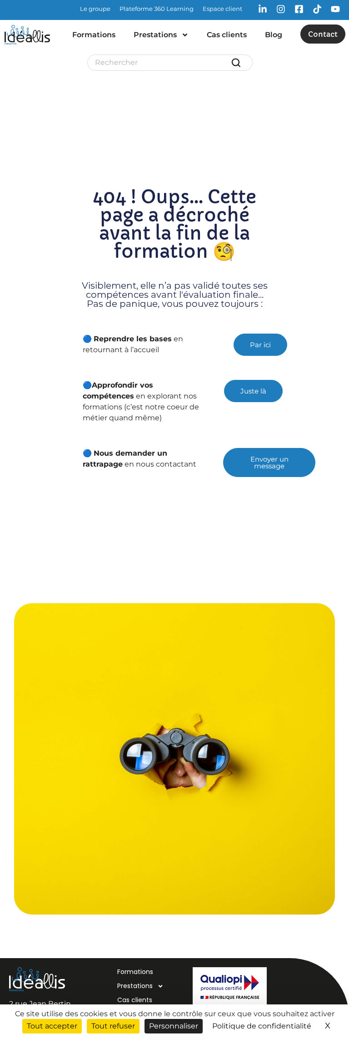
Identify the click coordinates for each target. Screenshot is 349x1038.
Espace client (222, 8)
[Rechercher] (237, 62)
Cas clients (227, 34)
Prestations (155, 34)
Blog (273, 34)
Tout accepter (52, 1026)
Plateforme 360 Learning (157, 8)
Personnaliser (173, 1026)
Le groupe (95, 8)
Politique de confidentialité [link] (261, 1026)
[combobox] (162, 62)
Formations (93, 34)
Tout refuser (113, 1026)
